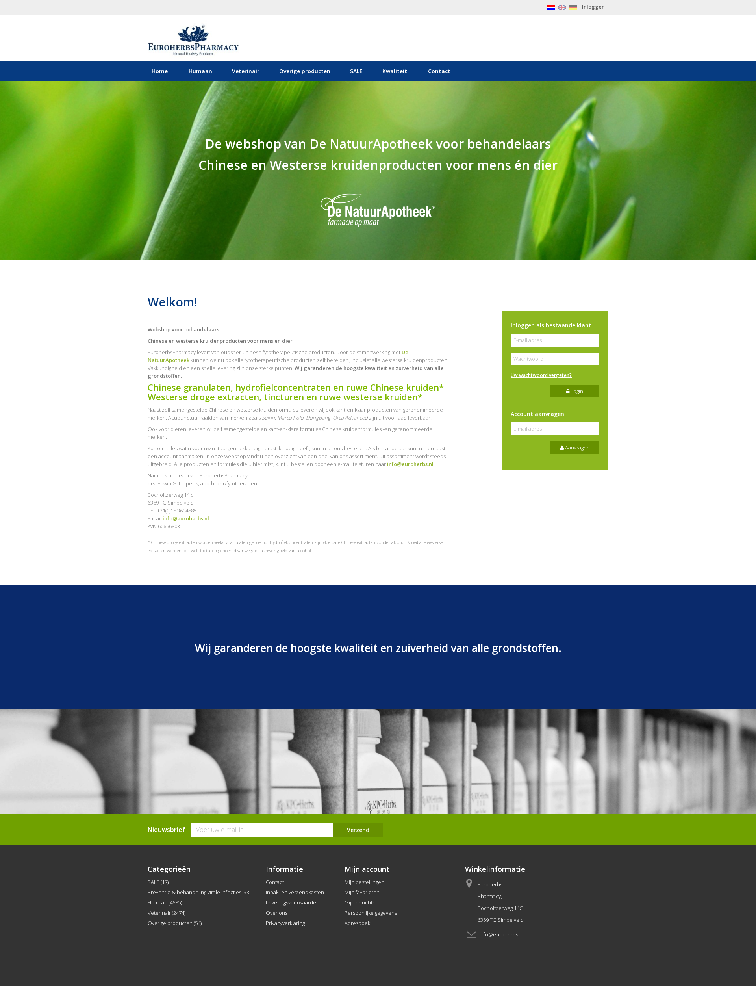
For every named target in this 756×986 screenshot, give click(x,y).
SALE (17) (158, 882)
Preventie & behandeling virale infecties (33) (199, 892)
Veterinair (245, 71)
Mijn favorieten (362, 892)
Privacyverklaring (285, 923)
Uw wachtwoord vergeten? (541, 375)
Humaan (200, 71)
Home (160, 71)
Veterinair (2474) (166, 912)
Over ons (276, 912)
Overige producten (304, 71)
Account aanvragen (537, 414)
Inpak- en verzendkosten (295, 892)
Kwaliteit (394, 71)
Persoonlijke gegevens (371, 912)
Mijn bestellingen (364, 882)
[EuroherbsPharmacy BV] (220, 40)
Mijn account (367, 869)
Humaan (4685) (165, 902)
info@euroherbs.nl (410, 464)
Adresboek (357, 923)
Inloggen (593, 6)
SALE (356, 71)
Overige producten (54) (175, 923)
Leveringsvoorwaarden (292, 902)
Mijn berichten (362, 902)
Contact (439, 71)
